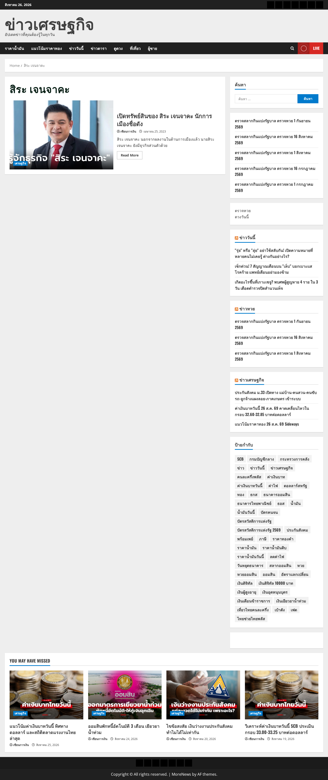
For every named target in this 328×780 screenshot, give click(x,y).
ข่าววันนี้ (76, 48)
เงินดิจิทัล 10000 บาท (276, 583)
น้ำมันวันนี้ (246, 512)
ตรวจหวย (243, 210)
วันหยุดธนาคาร (250, 565)
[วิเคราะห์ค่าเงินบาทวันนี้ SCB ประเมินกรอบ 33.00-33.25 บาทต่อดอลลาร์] (282, 694)
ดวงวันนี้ (242, 217)
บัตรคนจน (269, 512)
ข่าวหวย (247, 308)
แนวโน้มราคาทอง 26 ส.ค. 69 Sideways (267, 424)
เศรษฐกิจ (20, 163)
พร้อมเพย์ (245, 539)
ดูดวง (118, 48)
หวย (300, 565)
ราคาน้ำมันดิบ (274, 547)
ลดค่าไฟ (277, 556)
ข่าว (240, 468)
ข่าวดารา (99, 48)
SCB (240, 459)
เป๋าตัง (280, 609)
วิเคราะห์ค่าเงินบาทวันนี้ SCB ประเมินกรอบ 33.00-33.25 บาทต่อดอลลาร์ (279, 729)
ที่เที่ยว (135, 48)
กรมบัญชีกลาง (261, 459)
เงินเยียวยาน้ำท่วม (291, 601)
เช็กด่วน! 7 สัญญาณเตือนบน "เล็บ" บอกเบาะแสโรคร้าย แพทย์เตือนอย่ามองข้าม (273, 269)
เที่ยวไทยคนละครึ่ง (253, 609)
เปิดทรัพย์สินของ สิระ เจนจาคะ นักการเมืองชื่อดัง (61, 134)
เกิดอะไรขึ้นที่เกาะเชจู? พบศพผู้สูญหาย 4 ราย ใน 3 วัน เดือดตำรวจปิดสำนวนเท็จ (276, 285)
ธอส (281, 503)
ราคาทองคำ (283, 539)
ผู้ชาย (152, 48)
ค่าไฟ (273, 485)
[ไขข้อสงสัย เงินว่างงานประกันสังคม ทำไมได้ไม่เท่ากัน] (203, 694)
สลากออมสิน (280, 565)
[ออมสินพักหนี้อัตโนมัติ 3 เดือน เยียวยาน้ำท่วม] (125, 694)
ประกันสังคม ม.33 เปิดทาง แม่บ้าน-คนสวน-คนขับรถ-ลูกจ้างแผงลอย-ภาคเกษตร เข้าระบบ (276, 395)
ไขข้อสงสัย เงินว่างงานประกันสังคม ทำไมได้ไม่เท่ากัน (199, 729)
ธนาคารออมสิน (276, 494)
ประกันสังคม (297, 530)
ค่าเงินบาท (276, 477)
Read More (131, 156)
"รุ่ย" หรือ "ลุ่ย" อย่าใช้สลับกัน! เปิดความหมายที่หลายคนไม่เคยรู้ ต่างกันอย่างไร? (274, 253)
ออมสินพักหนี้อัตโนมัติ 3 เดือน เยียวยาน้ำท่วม (123, 729)
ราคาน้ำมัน (14, 48)
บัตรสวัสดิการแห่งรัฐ (254, 521)
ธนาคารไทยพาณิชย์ (254, 503)
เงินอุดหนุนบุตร (275, 592)
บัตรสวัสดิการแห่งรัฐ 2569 (259, 530)
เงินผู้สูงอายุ (246, 592)
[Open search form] (292, 48)
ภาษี (263, 539)
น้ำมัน (296, 503)
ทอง (240, 494)
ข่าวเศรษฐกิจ (49, 23)
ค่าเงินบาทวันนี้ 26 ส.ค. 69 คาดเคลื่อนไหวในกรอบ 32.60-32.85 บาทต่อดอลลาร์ (272, 411)
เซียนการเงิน (128, 131)
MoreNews (181, 774)
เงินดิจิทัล (245, 583)
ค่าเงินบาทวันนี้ (249, 485)
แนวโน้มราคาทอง (46, 48)
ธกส (253, 494)
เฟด (294, 609)
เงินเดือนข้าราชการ (253, 601)
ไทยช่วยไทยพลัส (251, 618)
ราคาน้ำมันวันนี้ (250, 556)
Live (316, 48)
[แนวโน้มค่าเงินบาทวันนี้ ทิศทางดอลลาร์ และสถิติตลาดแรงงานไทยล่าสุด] (46, 694)
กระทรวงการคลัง (294, 459)
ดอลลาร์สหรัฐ (295, 485)
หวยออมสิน (247, 574)
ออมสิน (269, 574)
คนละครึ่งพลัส (249, 477)
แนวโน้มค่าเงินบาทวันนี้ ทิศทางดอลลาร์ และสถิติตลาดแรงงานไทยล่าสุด (43, 732)
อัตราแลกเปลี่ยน (294, 574)
